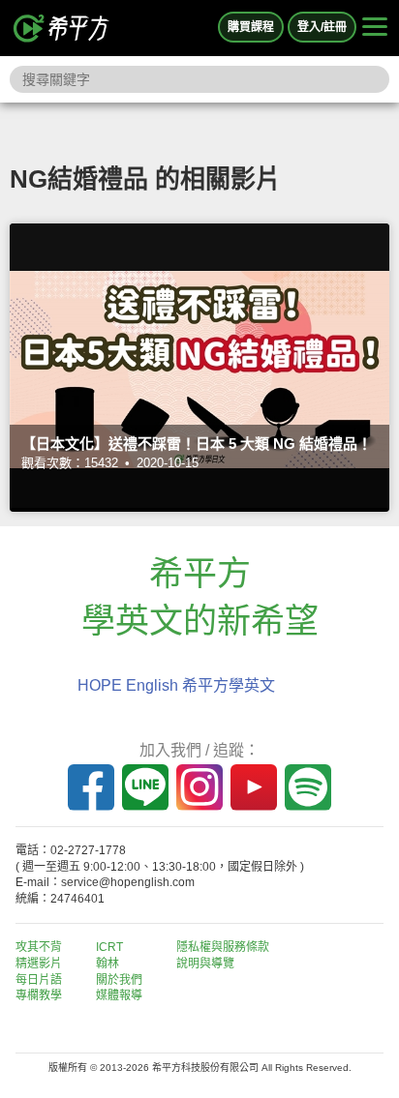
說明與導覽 (205, 963)
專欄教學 (38, 995)
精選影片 (38, 963)
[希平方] (62, 28)
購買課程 (251, 27)
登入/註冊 (322, 27)
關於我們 (119, 980)
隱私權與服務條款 (222, 947)
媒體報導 (119, 995)
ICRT (109, 947)
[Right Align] (374, 28)
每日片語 (38, 980)
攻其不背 (38, 947)
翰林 (107, 963)
